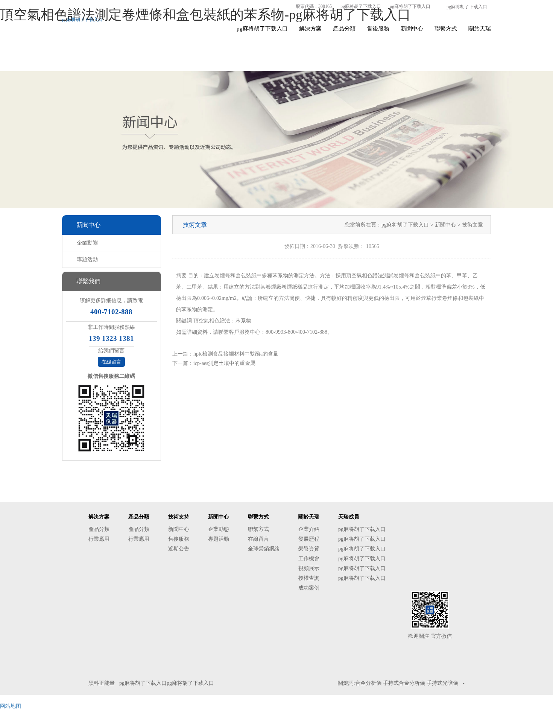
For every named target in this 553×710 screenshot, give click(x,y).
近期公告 (178, 549)
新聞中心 (412, 29)
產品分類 (344, 29)
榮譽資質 (308, 549)
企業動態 (87, 243)
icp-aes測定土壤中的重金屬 (224, 363)
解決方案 (310, 29)
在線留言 (111, 362)
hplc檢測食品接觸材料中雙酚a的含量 (235, 354)
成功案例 (308, 588)
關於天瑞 (479, 29)
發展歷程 (308, 539)
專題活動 (87, 259)
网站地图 (10, 706)
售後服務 (378, 29)
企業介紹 (308, 529)
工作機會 (308, 558)
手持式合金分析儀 (404, 683)
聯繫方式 (445, 29)
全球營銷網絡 (264, 549)
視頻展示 (308, 568)
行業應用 (98, 539)
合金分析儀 (368, 683)
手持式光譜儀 (442, 683)
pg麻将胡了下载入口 (360, 6)
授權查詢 (308, 578)
